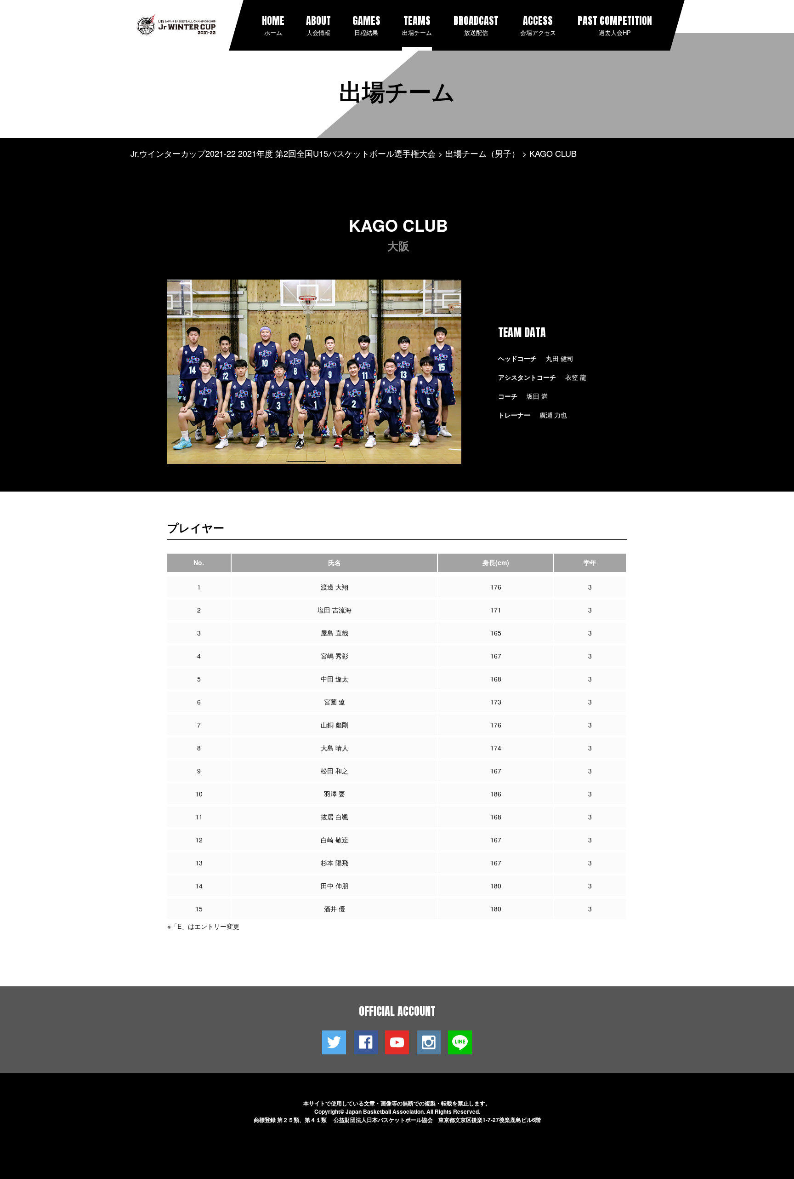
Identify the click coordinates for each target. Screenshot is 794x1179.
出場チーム (417, 25)
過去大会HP (615, 25)
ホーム (273, 25)
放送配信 (476, 25)
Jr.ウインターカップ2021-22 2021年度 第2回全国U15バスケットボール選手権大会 (283, 153)
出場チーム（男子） (482, 153)
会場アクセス (538, 25)
